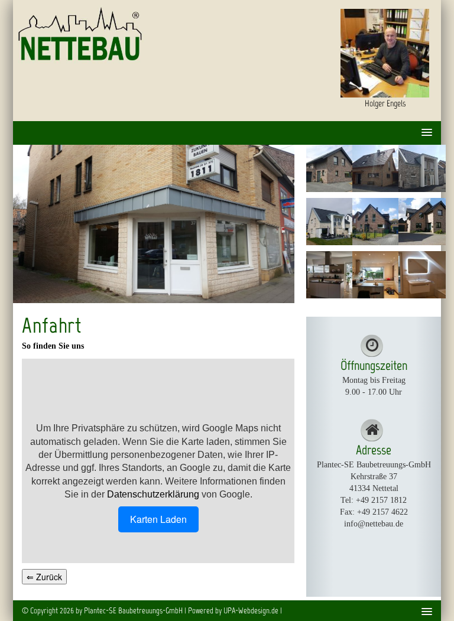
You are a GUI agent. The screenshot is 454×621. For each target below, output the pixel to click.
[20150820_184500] (327, 274)
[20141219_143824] (419, 274)
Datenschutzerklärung (153, 494)
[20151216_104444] (373, 274)
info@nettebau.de (373, 523)
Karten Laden (158, 519)
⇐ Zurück (44, 577)
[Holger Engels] (384, 53)
